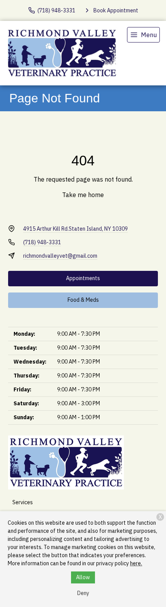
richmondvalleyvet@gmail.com (60, 255)
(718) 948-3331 (42, 242)
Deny (83, 593)
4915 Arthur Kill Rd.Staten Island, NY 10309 (75, 228)
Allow (83, 577)
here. (136, 563)
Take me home (83, 195)
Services (22, 502)
